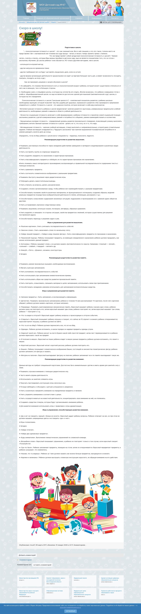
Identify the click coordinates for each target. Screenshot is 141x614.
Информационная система (55, 591)
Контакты (115, 18)
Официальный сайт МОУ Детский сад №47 (38, 22)
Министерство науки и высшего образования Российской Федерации (29, 592)
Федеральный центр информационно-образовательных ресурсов (82, 592)
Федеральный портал (80, 578)
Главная (26, 18)
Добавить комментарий (27, 555)
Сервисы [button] (78, 18)
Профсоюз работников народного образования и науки (111, 591)
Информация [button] (96, 18)
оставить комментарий (42, 565)
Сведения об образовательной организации (53, 18)
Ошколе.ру (22, 22)
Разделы (53, 22)
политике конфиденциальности (70, 607)
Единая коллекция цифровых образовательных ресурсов (110, 579)
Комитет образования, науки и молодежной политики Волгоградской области (56, 579)
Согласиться (70, 611)
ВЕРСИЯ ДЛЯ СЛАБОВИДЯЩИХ (112, 22)
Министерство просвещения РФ (29, 578)
